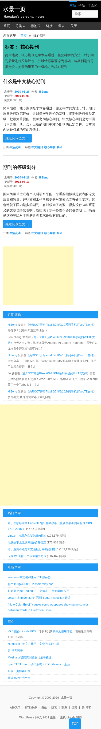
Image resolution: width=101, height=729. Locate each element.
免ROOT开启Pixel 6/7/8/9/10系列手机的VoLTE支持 (61, 324)
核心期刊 (49, 147)
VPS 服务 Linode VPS (22, 631)
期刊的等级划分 (19, 167)
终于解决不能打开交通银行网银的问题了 (33, 549)
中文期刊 (37, 147)
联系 (64, 707)
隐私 (54, 707)
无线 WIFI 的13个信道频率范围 (27, 556)
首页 (6, 26)
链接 (49, 26)
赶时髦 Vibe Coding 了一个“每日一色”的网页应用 (38, 591)
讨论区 (92, 5)
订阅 (74, 707)
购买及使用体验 (62, 631)
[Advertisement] (38, 275)
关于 (73, 26)
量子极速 (45, 657)
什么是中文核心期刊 (24, 81)
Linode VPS (74, 717)
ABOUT (15, 707)
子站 (81, 5)
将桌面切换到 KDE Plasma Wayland (31, 584)
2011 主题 (49, 717)
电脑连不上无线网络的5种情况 (27, 542)
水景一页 (14, 9)
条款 (44, 707)
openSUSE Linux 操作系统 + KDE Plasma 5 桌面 (39, 664)
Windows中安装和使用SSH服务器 (29, 577)
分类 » (20, 26)
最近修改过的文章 (19, 678)
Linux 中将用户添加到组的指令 (27, 535)
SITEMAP (30, 707)
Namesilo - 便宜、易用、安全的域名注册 (33, 644)
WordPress (26, 717)
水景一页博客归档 (19, 671)
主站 (73, 5)
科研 (59, 147)
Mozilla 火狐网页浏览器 (22, 657)
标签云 (35, 26)
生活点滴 (15, 147)
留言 (61, 26)
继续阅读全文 (17, 138)
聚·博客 (86, 707)
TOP (75, 723)
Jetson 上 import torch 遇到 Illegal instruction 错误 (39, 597)
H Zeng (43, 91)
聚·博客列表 (15, 650)
